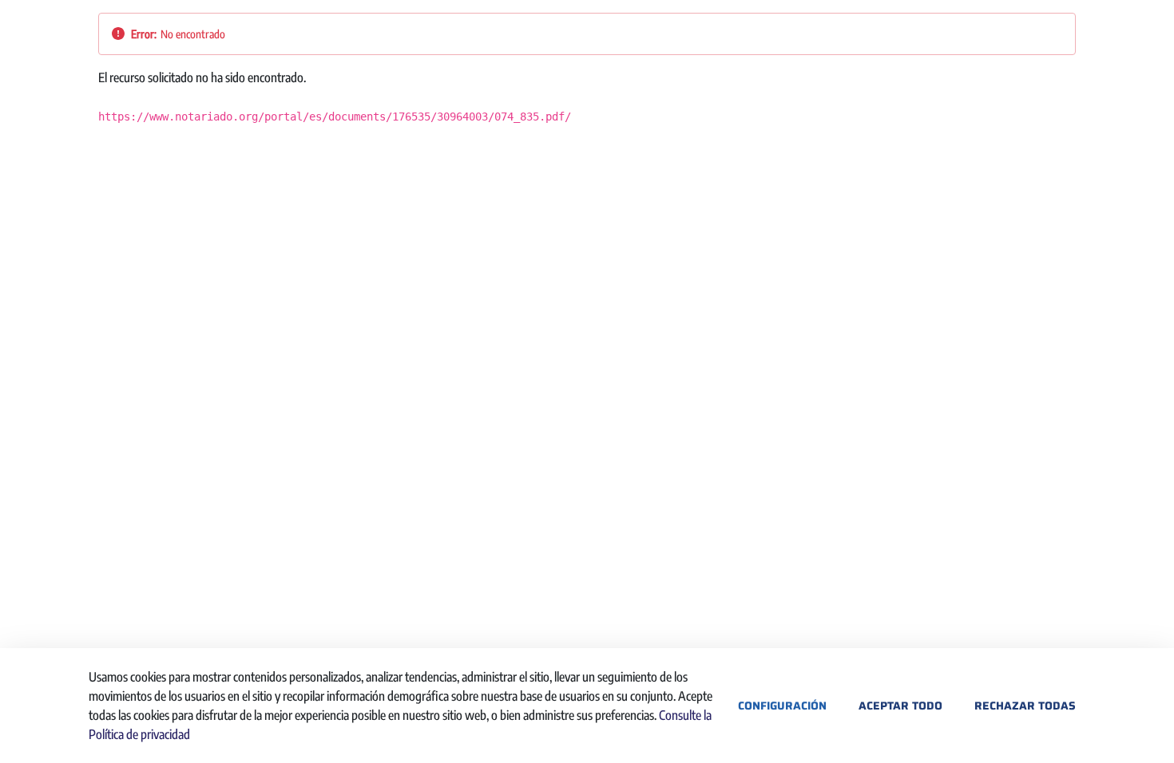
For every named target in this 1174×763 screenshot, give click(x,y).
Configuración (782, 705)
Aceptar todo (900, 705)
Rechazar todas (1025, 705)
